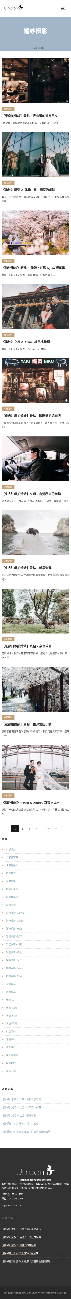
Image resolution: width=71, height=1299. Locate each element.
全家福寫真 (12, 857)
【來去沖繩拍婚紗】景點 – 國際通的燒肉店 (31, 416)
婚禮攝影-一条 (14, 928)
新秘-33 (10, 999)
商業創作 (11, 873)
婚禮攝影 (11, 904)
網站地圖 (61, 1292)
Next (49, 828)
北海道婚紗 (12, 865)
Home (30, 48)
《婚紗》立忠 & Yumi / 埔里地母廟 (26, 342)
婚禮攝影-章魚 (14, 952)
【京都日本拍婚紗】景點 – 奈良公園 (27, 646)
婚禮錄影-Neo (14, 976)
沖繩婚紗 (11, 1039)
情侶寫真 (11, 991)
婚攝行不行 (12, 889)
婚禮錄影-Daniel (15, 968)
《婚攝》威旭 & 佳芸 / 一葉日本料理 (21, 1107)
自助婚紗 (11, 1063)
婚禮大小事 (12, 897)
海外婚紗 (11, 1047)
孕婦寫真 (11, 984)
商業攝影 (11, 881)
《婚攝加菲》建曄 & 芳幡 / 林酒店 (20, 1123)
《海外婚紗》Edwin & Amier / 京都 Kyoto (30, 802)
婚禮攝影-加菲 (14, 936)
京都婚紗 (11, 849)
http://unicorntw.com (12, 1205)
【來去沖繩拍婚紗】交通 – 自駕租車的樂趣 (31, 494)
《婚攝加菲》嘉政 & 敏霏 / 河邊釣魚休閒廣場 (26, 1131)
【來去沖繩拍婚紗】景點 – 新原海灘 (27, 568)
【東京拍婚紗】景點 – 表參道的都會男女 (30, 116)
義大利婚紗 (12, 1055)
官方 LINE (17, 1194)
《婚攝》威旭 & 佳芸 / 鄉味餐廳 (19, 1115)
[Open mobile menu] (64, 8)
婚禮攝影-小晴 (14, 944)
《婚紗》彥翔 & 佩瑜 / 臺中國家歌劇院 (28, 190)
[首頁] (13, 9)
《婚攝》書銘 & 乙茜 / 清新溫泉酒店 (21, 1099)
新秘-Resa (11, 1015)
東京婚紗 (11, 1031)
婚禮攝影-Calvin (15, 912)
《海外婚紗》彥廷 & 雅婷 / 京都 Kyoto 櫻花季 (33, 268)
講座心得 (11, 1071)
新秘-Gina (11, 1007)
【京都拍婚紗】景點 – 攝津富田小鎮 (27, 724)
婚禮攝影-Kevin (14, 920)
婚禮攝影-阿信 (14, 960)
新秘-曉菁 (11, 1023)
